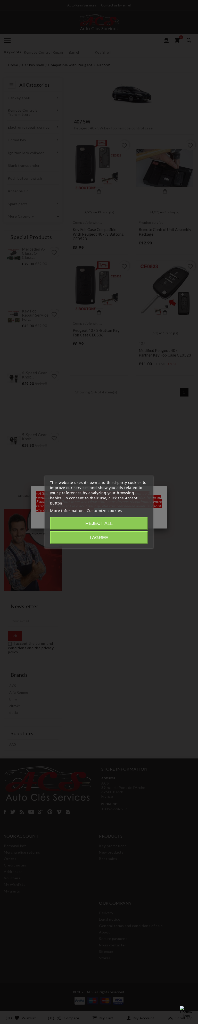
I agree (99, 537)
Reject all (99, 523)
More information (67, 510)
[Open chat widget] (186, 1012)
